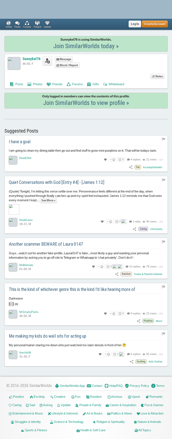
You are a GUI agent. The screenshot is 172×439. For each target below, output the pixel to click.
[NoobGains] (13, 222)
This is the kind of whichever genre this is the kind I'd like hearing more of (72, 289)
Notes (159, 76)
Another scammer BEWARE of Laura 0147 (46, 244)
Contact (96, 385)
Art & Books (94, 413)
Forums (77, 84)
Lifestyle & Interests (64, 413)
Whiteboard (116, 84)
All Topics (144, 430)
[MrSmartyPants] (13, 314)
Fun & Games (153, 405)
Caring (16, 405)
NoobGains (26, 220)
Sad (32, 405)
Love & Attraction (151, 413)
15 (135, 266)
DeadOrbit (25, 158)
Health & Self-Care (93, 430)
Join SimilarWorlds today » (86, 46)
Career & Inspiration (122, 405)
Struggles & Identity (27, 422)
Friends (57, 84)
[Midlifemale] (13, 267)
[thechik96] (13, 355)
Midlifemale (26, 265)
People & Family (90, 405)
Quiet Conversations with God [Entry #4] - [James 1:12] (56, 182)
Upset (135, 396)
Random (95, 396)
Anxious (116, 396)
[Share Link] (131, 167)
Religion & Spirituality (110, 422)
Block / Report (68, 65)
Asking (47, 405)
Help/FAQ (116, 385)
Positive (18, 396)
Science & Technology (68, 422)
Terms (160, 385)
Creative (59, 396)
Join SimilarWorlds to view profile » (86, 102)
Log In (135, 24)
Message (65, 59)
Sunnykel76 (31, 59)
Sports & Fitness (35, 430)
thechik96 (25, 352)
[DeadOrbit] (13, 160)
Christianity (156, 229)
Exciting (38, 396)
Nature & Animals (149, 422)
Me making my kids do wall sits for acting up (47, 336)
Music (159, 321)
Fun (77, 396)
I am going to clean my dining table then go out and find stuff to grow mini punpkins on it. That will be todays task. (83, 150)
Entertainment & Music (27, 413)
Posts (19, 84)
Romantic (156, 396)
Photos (37, 84)
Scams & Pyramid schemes (148, 274)
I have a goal (20, 141)
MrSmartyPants (28, 312)
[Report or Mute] (163, 139)
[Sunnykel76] (14, 63)
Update (65, 405)
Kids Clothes (155, 361)
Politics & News (121, 413)
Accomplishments (152, 167)
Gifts (95, 84)
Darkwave (16, 301)
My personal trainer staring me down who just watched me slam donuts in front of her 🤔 (67, 345)
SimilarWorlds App (72, 385)
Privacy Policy (139, 385)
